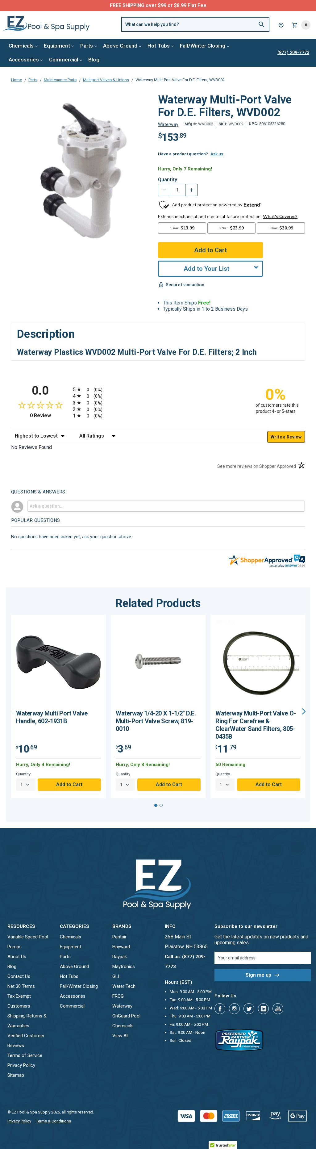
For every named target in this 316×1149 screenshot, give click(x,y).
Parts (86, 46)
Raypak (119, 956)
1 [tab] (155, 805)
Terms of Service (24, 1055)
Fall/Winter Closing (202, 46)
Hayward (121, 947)
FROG (118, 996)
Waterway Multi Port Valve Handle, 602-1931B (52, 717)
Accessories (24, 60)
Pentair (119, 937)
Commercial (63, 60)
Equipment (57, 46)
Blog (93, 60)
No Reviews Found (31, 447)
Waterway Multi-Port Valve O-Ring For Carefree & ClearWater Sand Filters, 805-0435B (255, 725)
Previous (12, 711)
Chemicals (21, 46)
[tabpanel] (58, 706)
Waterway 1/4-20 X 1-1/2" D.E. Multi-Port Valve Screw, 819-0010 (156, 721)
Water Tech (123, 986)
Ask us (216, 154)
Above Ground (120, 46)
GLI (115, 976)
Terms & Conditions (53, 1121)
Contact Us (18, 976)
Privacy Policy (21, 1065)
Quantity (167, 179)
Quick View (58, 664)
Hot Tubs (159, 46)
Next (304, 711)
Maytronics (123, 966)
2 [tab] (161, 805)
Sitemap (15, 1075)
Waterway (122, 1006)
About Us (16, 956)
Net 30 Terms (21, 986)
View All (120, 1035)
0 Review (50, 415)
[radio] (158, 389)
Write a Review (286, 436)
